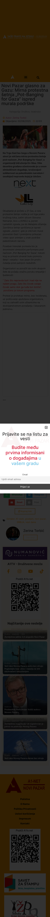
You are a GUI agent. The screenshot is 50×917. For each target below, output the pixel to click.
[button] (46, 427)
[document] (25, 458)
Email (25, 474)
